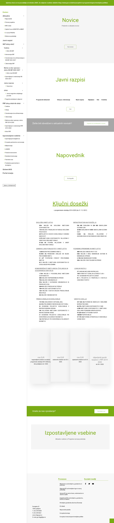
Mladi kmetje (8, 145)
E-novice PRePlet (10, 32)
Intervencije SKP (9, 54)
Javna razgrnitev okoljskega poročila (14, 94)
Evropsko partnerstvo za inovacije (14, 142)
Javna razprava (9, 83)
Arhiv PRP (8, 131)
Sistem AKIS (7, 169)
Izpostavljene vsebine (11, 136)
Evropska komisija (65, 513)
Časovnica (9, 86)
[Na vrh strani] (112, 521)
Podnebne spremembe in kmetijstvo (12, 164)
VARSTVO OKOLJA (80, 299)
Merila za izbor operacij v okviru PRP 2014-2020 (14, 121)
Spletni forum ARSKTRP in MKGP (14, 29)
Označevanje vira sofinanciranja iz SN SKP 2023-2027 (14, 59)
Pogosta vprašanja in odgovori (13, 99)
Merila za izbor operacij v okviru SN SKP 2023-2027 (12, 69)
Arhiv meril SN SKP (12, 73)
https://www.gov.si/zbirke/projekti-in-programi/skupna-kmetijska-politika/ (83, 3)
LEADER (7, 149)
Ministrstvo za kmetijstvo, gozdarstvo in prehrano (71, 484)
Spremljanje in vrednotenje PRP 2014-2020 (14, 127)
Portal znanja (8, 173)
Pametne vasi (9, 159)
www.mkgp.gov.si (37, 515)
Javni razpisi (7, 40)
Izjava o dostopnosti (9, 185)
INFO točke (8, 25)
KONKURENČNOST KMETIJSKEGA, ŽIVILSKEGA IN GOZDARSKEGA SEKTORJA (51, 269)
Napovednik (8, 19)
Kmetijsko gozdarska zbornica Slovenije (71, 502)
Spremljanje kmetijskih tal (12, 138)
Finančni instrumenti (11, 152)
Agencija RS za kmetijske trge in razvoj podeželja (70, 489)
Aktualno (6, 16)
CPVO (6, 90)
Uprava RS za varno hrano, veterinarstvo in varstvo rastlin (72, 494)
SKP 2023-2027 (8, 44)
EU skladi (62, 506)
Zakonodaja (8, 117)
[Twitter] (89, 483)
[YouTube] (93, 483)
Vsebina (6, 48)
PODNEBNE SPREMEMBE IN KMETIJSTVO (87, 249)
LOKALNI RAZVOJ (80, 268)
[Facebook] (85, 483)
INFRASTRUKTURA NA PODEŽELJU (84, 222)
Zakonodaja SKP (10, 63)
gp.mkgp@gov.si (41, 517)
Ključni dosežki (70, 203)
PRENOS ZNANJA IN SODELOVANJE (48, 299)
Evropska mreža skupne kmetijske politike (71, 516)
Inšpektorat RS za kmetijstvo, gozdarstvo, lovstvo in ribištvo (71, 498)
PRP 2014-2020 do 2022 (11, 103)
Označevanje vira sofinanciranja (14, 113)
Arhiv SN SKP (10, 51)
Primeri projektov (10, 22)
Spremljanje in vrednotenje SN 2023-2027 (13, 77)
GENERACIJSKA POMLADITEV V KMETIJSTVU (51, 249)
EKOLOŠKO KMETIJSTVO (44, 222)
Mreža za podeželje (10, 36)
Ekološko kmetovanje (11, 156)
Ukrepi (7, 110)
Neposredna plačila (65, 509)
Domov (5, 12)
